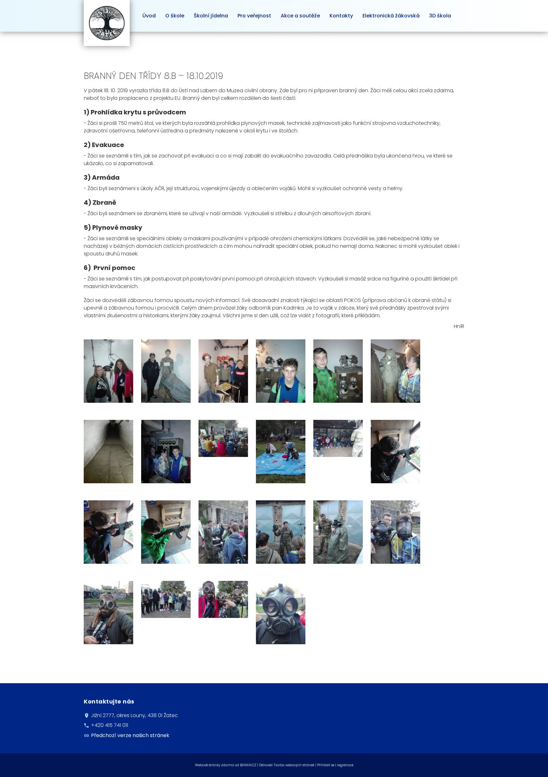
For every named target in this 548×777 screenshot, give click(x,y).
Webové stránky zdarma (214, 765)
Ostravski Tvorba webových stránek (286, 765)
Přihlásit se (325, 765)
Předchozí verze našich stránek (130, 735)
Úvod (149, 15)
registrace (345, 765)
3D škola (440, 15)
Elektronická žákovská (391, 15)
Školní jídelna (211, 15)
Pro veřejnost (254, 15)
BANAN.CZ (248, 765)
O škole (174, 15)
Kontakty (341, 15)
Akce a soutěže (300, 15)
